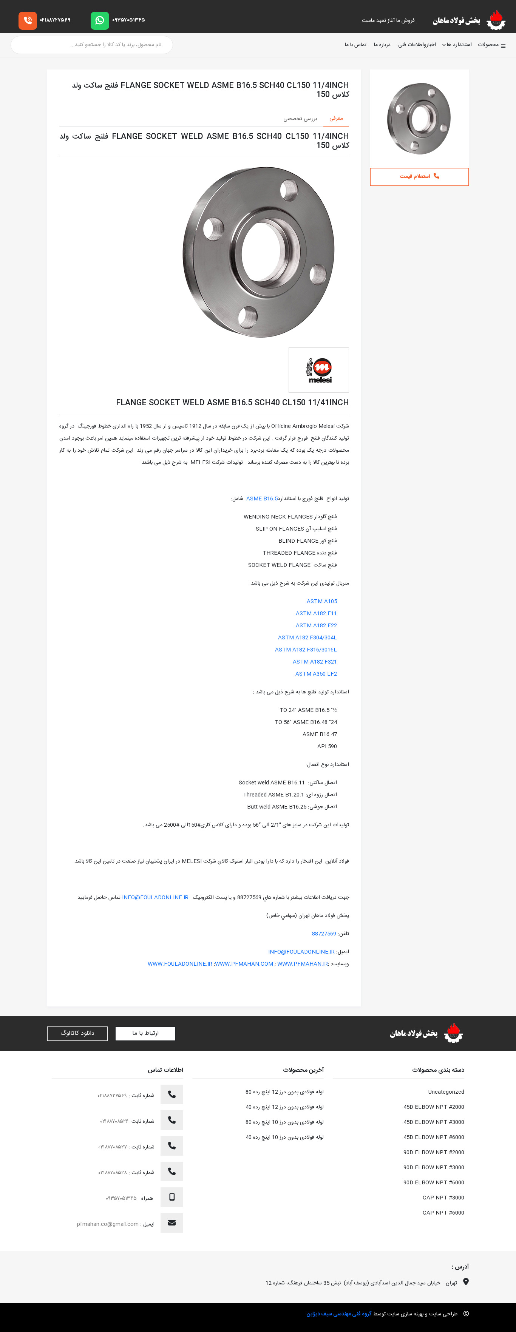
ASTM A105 (322, 601)
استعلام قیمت (415, 176)
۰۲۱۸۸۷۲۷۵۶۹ (55, 20)
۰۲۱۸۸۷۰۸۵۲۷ (113, 1147)
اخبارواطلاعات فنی (417, 45)
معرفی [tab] (336, 118)
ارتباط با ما (145, 1033)
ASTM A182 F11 (316, 613)
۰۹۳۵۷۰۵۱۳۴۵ (128, 20)
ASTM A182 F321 (315, 662)
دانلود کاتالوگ (77, 1033)
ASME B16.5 (262, 498)
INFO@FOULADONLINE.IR (155, 897)
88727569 (324, 933)
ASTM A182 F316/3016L (306, 649)
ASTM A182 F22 (316, 625)
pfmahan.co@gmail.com (108, 1224)
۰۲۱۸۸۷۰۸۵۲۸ (113, 1173)
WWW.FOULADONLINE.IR (180, 964)
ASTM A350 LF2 (316, 674)
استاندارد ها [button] (459, 44)
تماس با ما (355, 45)
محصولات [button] (488, 44)
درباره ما (382, 45)
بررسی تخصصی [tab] (300, 118)
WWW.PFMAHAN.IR (302, 964)
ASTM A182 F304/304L (307, 637)
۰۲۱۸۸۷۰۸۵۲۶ (114, 1121)
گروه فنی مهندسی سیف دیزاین (339, 1314)
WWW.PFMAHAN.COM (244, 964)
